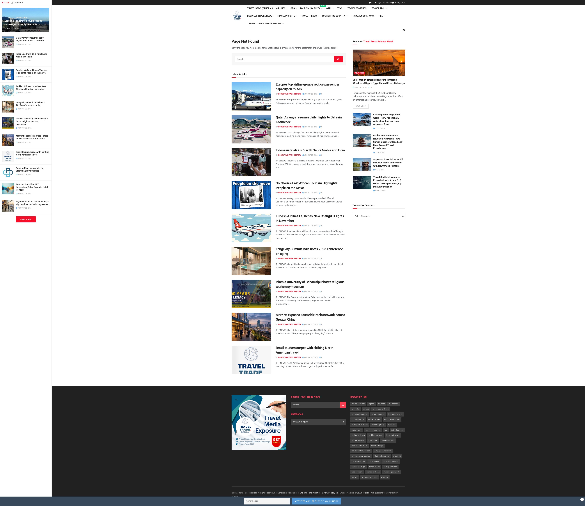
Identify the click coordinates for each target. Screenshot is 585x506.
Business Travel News (259, 16)
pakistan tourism (359, 446)
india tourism (397, 430)
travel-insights (358, 461)
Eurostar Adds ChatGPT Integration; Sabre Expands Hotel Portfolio (32, 187)
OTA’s (339, 8)
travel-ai (397, 456)
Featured (359, 73)
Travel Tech (378, 8)
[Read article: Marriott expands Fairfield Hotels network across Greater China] (251, 327)
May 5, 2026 (379, 170)
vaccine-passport (391, 472)
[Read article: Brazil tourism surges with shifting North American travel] (251, 360)
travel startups (358, 467)
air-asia (381, 404)
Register (388, 3)
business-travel (395, 414)
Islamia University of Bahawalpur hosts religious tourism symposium (32, 121)
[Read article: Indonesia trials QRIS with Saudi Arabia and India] (251, 162)
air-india (355, 409)
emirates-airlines (392, 419)
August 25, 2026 (310, 94)
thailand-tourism (381, 456)
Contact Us (365, 493)
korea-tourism (358, 441)
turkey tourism (390, 467)
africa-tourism (358, 404)
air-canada (393, 404)
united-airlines (373, 472)
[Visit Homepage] (237, 16)
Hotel (328, 8)
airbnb (366, 409)
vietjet (355, 477)
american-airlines (381, 409)
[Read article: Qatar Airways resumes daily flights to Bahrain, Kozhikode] (251, 129)
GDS (293, 8)
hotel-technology (373, 430)
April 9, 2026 (380, 191)
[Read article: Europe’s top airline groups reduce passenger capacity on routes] (251, 96)
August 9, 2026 (360, 87)
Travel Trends (308, 16)
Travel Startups (357, 8)
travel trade (374, 467)
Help (381, 16)
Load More (25, 219)
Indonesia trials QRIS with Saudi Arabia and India (310, 150)
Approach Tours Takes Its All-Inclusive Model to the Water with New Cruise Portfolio (388, 162)
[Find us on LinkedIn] (370, 2)
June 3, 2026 (380, 152)
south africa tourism (361, 456)
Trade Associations (362, 16)
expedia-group (378, 425)
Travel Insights (286, 16)
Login (378, 3)
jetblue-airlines (376, 435)
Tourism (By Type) (310, 7)
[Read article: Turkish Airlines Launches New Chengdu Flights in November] (251, 228)
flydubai (391, 425)
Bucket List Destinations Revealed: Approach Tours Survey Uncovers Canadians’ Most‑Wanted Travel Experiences (387, 142)
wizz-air (384, 477)
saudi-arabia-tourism (361, 451)
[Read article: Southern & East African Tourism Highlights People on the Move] (251, 195)
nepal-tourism (388, 441)
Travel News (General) (260, 8)
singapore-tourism (383, 451)
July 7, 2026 (380, 128)
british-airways (378, 414)
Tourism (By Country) (334, 16)
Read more (362, 105)
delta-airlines (374, 419)
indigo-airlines (358, 435)
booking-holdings (359, 414)
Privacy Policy (329, 493)
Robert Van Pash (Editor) (289, 94)
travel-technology (391, 461)
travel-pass (374, 461)
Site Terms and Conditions (310, 493)
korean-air (373, 441)
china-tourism (358, 419)
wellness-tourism (369, 477)
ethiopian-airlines (360, 425)
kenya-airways (392, 435)
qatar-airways (377, 446)
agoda (371, 404)
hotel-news (357, 430)
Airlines (280, 8)
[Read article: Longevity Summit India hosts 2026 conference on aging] (251, 261)
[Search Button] (404, 30)
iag (386, 430)
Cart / (400, 3)
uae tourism (357, 472)
